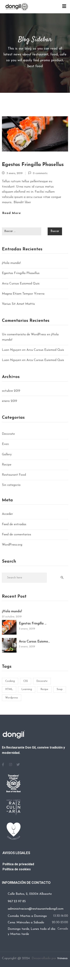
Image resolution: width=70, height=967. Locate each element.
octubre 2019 (11, 390)
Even (5, 444)
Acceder (7, 514)
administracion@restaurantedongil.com (35, 908)
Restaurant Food (14, 474)
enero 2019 (9, 401)
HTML (9, 689)
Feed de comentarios (16, 534)
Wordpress (11, 697)
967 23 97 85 (17, 901)
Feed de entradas (14, 524)
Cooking (10, 681)
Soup (60, 689)
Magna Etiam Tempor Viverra (23, 293)
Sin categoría (11, 485)
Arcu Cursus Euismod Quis (20, 283)
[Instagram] (10, 764)
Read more (11, 213)
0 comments (40, 173)
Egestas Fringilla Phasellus (33, 164)
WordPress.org (12, 544)
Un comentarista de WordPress (24, 334)
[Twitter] (18, 764)
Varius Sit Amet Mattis (18, 304)
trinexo (62, 958)
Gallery (7, 454)
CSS (25, 681)
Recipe (6, 464)
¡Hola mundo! (11, 263)
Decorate (8, 434)
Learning (26, 689)
